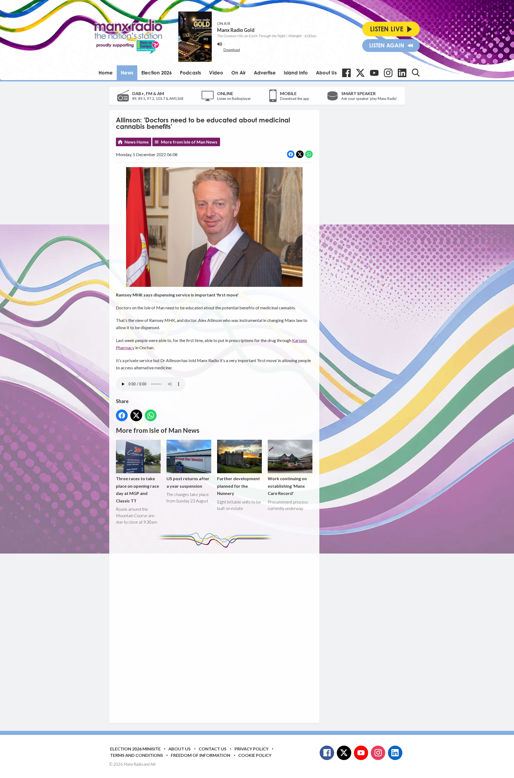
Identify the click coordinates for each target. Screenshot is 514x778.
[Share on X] (300, 154)
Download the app (294, 98)
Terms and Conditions (136, 755)
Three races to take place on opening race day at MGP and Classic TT (137, 489)
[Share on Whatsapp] (309, 154)
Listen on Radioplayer (234, 98)
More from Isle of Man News (189, 141)
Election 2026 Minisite (135, 748)
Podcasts (190, 73)
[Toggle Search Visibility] (416, 73)
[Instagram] (388, 73)
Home (106, 73)
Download (232, 50)
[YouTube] (374, 73)
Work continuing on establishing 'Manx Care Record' (287, 486)
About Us (326, 73)
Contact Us (212, 748)
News (127, 73)
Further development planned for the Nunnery (238, 486)
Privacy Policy (252, 748)
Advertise (265, 73)
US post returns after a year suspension (188, 482)
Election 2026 (156, 73)
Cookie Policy (254, 755)
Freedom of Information (200, 755)
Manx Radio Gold (236, 30)
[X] (360, 73)
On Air (238, 73)
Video (216, 73)
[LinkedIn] (402, 73)
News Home (136, 141)
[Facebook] (346, 73)
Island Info (296, 73)
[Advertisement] (216, 631)
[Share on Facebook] (290, 154)
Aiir (153, 764)
